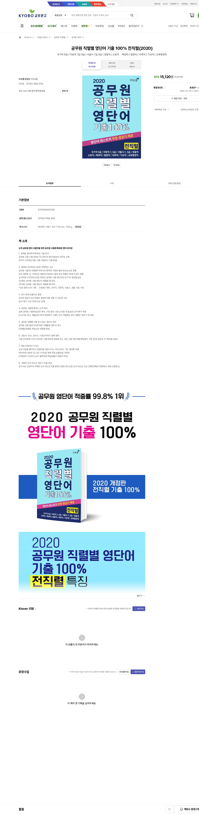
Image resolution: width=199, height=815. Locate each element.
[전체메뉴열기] (22, 25)
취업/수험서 (42, 37)
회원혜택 (173, 4)
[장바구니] (192, 15)
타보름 (21, 83)
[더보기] (142, 26)
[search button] (132, 15)
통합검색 (58, 15)
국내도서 (27, 37)
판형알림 (78, 227)
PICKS (121, 26)
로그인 (165, 4)
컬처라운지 (134, 26)
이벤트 (74, 26)
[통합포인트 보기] (164, 87)
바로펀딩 (99, 26)
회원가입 (157, 4)
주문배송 (184, 4)
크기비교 (116, 165)
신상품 (111, 26)
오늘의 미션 (173, 26)
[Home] (20, 37)
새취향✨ (86, 26)
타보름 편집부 (24, 79)
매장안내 (193, 4)
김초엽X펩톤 (36, 26)
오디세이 (52, 26)
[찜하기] (169, 809)
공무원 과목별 (59, 37)
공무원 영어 (76, 37)
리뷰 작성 (140, 609)
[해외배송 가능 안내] (168, 109)
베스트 (64, 26)
